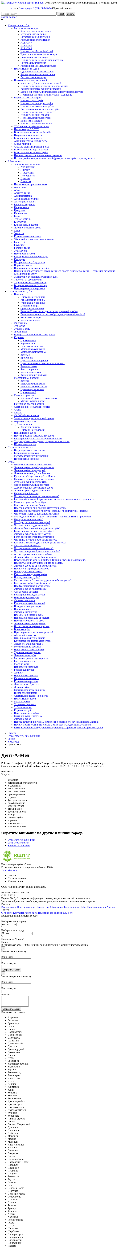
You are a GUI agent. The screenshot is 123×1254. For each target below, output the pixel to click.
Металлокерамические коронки (31, 455)
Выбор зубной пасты (25, 692)
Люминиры (20, 331)
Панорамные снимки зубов (29, 649)
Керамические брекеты (26, 678)
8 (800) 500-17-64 (42, 8)
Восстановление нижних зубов (31, 152)
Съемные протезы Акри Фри (30, 502)
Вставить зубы (22, 629)
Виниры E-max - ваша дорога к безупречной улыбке (49, 311)
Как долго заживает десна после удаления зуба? (40, 542)
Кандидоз (19, 259)
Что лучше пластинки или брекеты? (33, 548)
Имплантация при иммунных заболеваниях (44, 86)
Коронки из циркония (26, 681)
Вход (10, 8)
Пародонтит (27, 172)
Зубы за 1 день (22, 328)
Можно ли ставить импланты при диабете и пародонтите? (52, 91)
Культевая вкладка (30, 427)
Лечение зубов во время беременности (35, 557)
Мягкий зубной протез (32, 401)
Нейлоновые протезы (26, 675)
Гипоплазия (20, 213)
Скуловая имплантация (33, 62)
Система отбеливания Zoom (29, 505)
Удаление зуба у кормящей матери (32, 534)
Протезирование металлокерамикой (33, 632)
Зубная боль (20, 250)
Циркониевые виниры (32, 297)
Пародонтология (23, 265)
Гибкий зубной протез (26, 493)
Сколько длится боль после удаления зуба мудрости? (42, 580)
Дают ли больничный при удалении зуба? (37, 528)
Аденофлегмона (23, 195)
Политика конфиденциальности (55, 912)
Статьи (11, 461)
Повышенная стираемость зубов (31, 268)
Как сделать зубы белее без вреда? (32, 583)
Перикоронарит (22, 609)
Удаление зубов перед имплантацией (40, 83)
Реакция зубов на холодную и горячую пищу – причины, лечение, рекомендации (58, 727)
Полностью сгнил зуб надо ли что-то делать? (38, 562)
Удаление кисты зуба (25, 612)
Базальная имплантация (33, 34)
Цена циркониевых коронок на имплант (42, 363)
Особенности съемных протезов (31, 484)
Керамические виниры (32, 299)
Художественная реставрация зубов (33, 487)
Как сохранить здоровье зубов (30, 574)
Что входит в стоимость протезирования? (36, 496)
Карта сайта (31, 912)
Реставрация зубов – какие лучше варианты (38, 438)
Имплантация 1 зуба (31, 100)
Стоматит (25, 181)
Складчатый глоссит (25, 273)
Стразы (18, 412)
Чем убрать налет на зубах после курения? (37, 513)
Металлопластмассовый (33, 386)
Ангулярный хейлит (25, 201)
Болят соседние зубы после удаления (34, 536)
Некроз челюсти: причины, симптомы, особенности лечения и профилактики (56, 721)
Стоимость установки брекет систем (34, 479)
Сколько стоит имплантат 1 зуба (31, 146)
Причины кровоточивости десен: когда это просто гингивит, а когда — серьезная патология (64, 271)
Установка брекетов (25, 704)
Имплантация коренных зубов (37, 106)
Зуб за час (19, 325)
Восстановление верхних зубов (31, 149)
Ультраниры (20, 323)
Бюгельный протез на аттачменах (38, 398)
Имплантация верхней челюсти (37, 112)
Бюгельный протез (24, 661)
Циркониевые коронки (26, 458)
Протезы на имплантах (20, 447)
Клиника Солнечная (19, 845)
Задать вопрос (9, 17)
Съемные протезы (24, 395)
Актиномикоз (27, 167)
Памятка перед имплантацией (30, 80)
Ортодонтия (42, 907)
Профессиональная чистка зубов (32, 586)
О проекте (6, 912)
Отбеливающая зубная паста (29, 638)
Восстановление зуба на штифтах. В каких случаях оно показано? (50, 560)
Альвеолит (20, 187)
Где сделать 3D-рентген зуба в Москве (35, 476)
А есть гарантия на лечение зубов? (33, 554)
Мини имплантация (31, 120)
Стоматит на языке (24, 600)
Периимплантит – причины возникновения (38, 155)
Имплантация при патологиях (30, 184)
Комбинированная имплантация (38, 65)
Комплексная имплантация (35, 39)
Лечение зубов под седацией (29, 470)
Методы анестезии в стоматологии (33, 464)
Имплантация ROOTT (26, 129)
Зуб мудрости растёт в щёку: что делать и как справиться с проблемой (52, 516)
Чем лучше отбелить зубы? (28, 519)
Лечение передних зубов (27, 227)
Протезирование (26, 907)
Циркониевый (28, 392)
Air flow (18, 672)
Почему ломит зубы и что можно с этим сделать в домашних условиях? (53, 724)
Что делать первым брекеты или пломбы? (37, 551)
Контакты (18, 912)
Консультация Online (75, 907)
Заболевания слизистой (27, 164)
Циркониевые (28, 340)
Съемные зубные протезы (28, 716)
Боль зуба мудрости (24, 204)
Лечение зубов (22, 687)
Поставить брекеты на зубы (29, 620)
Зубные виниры (23, 707)
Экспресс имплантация (33, 77)
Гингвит (25, 169)
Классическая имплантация (35, 31)
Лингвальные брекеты (26, 684)
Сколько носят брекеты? (27, 545)
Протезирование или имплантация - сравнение (46, 94)
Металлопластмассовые (33, 351)
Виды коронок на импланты (29, 450)
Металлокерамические (32, 349)
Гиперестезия (21, 207)
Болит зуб (19, 242)
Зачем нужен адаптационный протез (34, 418)
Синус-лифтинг (22, 143)
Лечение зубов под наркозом (29, 623)
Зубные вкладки (23, 424)
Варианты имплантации (27, 97)
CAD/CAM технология (26, 415)
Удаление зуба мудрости (27, 652)
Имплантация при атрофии (35, 115)
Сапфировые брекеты (26, 591)
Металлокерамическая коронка (31, 658)
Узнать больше (9, 870)
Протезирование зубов (20, 291)
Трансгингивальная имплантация (38, 54)
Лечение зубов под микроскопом (32, 490)
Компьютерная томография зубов (32, 640)
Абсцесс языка (22, 193)
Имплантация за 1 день (26, 68)
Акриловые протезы (25, 421)
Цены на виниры (29, 305)
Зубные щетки (22, 701)
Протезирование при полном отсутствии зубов (40, 508)
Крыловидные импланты (28, 138)
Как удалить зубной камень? (29, 603)
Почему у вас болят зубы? (28, 571)
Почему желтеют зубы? (27, 577)
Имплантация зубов (18, 25)
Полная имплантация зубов (35, 117)
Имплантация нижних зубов (36, 123)
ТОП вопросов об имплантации (31, 126)
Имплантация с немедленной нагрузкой (42, 60)
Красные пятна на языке (27, 236)
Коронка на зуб (22, 710)
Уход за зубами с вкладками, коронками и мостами (42, 441)
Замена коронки (29, 369)
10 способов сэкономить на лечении (34, 239)
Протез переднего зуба (26, 597)
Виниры (18, 294)
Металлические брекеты (27, 646)
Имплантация (8, 907)
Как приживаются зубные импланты (40, 88)
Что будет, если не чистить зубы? (32, 522)
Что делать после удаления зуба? (32, 525)
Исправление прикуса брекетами (32, 617)
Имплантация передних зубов (36, 103)
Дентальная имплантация (34, 57)
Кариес (18, 216)
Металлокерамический (32, 383)
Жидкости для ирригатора (28, 643)
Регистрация (25, 8)
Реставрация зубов (24, 669)
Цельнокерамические (32, 346)
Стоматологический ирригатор (31, 695)
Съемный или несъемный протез (32, 406)
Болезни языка (22, 247)
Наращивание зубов (25, 432)
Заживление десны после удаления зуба (35, 276)
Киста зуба (20, 221)
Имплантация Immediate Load (36, 51)
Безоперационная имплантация (37, 74)
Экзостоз (19, 233)
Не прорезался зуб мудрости (29, 262)
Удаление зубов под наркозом (30, 588)
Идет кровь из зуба (24, 253)
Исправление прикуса (26, 666)
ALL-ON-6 (26, 45)
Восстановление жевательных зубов (40, 109)
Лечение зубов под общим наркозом (34, 467)
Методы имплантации (26, 28)
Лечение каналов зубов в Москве (32, 473)
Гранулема (19, 210)
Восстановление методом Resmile (32, 132)
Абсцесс (18, 190)
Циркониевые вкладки (32, 429)
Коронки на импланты (26, 453)
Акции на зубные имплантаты (30, 141)
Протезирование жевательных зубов (34, 435)
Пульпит (25, 178)
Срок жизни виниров (32, 308)
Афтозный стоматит (25, 635)
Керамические (28, 343)
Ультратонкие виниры (32, 302)
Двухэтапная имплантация (35, 36)
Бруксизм (19, 245)
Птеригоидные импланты (28, 135)
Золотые (25, 354)
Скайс (17, 409)
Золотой (24, 380)
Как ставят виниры (30, 317)
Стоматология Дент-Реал (21, 839)
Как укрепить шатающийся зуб (31, 256)
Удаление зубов (22, 718)
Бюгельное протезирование (29, 403)
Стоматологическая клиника (29, 690)
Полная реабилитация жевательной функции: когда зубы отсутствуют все (54, 158)
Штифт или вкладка (25, 444)
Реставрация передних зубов (29, 594)
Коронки (19, 337)
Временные (26, 357)
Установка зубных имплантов (30, 482)
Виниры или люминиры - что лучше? (34, 334)
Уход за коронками (30, 372)
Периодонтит (27, 175)
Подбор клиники (96, 907)
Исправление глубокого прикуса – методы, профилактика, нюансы (51, 510)
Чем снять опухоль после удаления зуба (35, 539)
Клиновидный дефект (26, 224)
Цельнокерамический (32, 389)
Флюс (17, 230)
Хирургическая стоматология (30, 282)
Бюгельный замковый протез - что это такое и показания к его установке (54, 499)
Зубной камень (22, 219)
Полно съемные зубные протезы (31, 626)
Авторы (111, 907)
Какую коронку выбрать (33, 375)
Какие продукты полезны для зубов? (34, 531)
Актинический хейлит (26, 198)
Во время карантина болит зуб (30, 285)
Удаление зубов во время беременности (35, 565)
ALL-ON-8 (26, 48)
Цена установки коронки (34, 360)
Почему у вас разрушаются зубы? (32, 568)
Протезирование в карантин (29, 288)
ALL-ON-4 (26, 42)
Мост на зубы (21, 664)
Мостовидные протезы (26, 377)
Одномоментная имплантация (36, 71)
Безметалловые (28, 366)
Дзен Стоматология (18, 842)
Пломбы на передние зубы (28, 614)
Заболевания (14, 161)
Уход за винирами (30, 320)
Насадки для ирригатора (27, 606)
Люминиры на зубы (25, 655)
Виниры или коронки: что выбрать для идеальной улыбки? (52, 314)
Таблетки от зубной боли (28, 279)
